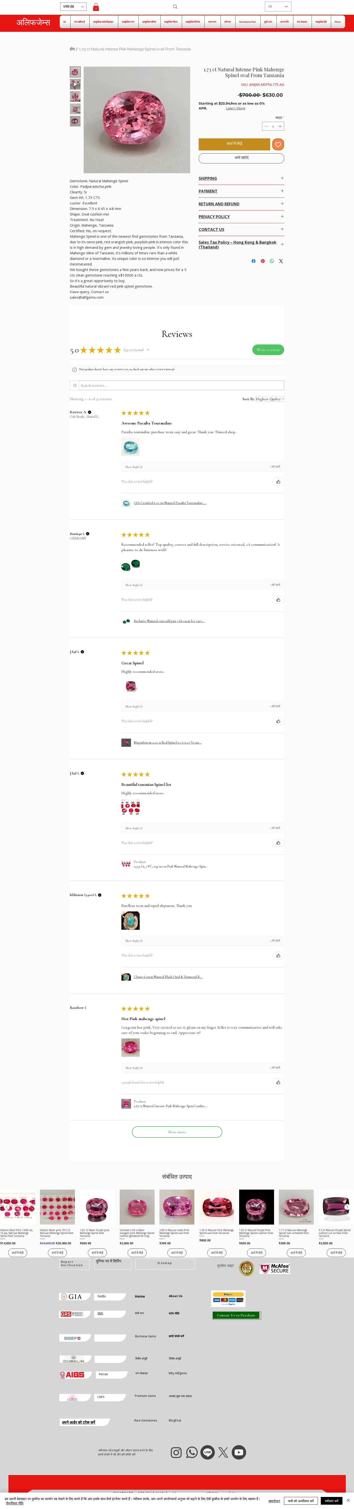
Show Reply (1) (134, 467)
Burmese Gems (145, 1336)
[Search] (175, 7)
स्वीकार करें (331, 1500)
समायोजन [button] (274, 1500)
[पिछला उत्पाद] (7, 1207)
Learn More (235, 108)
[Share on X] (281, 261)
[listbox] (73, 6)
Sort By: (249, 399)
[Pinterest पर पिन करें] (263, 261)
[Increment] (280, 126)
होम (72, 49)
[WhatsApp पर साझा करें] (272, 261)
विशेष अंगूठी (141, 1358)
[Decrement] (266, 126)
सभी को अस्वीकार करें (301, 1500)
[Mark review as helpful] (278, 481)
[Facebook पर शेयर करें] (253, 261)
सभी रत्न (139, 1313)
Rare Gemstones (145, 1420)
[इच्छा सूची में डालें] (278, 144)
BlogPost (175, 1420)
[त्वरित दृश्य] (17, 1207)
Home (140, 1296)
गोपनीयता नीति (14, 1503)
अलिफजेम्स (33, 22)
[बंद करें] (348, 1500)
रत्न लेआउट (141, 1373)
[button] (73, 6)
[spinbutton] (273, 126)
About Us (176, 1296)
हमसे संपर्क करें (176, 1336)
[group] (177, 1223)
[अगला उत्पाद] (347, 1207)
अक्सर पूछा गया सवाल (180, 1396)
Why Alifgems (178, 1373)
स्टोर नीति (174, 1313)
